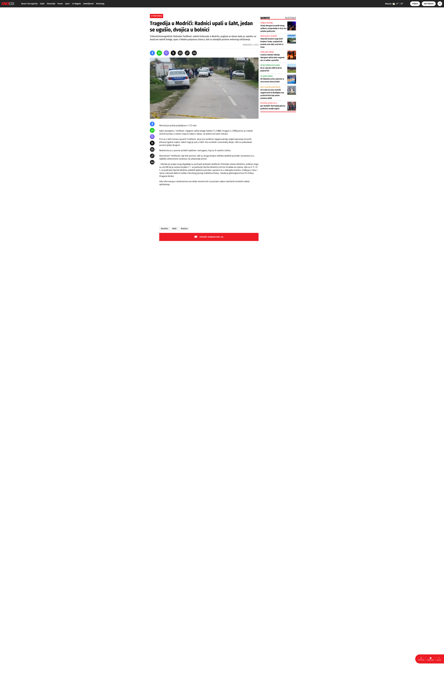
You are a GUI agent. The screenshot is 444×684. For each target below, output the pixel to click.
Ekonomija (51, 3)
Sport (67, 3)
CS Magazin (76, 3)
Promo (60, 3)
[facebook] (152, 53)
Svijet (42, 3)
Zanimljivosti (88, 3)
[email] (180, 53)
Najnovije (421, 660)
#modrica (164, 228)
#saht (174, 228)
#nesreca (184, 228)
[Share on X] (173, 53)
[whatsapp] (159, 53)
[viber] (166, 53)
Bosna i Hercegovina (29, 3)
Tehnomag (100, 3)
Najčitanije (430, 660)
